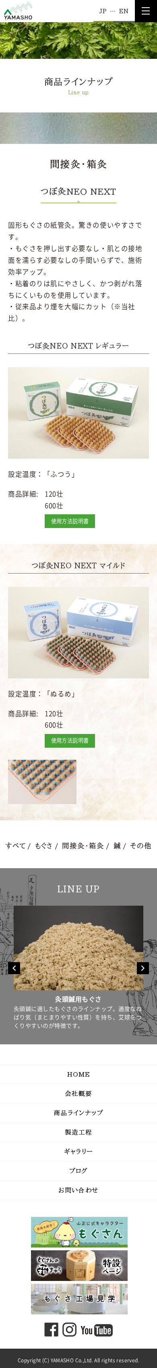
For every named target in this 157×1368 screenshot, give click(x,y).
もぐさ (44, 845)
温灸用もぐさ (120, 999)
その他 (141, 845)
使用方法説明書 (70, 521)
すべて (15, 845)
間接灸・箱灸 (83, 845)
